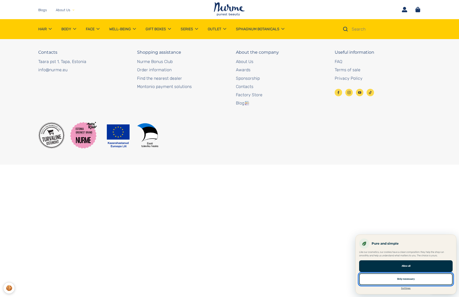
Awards (243, 69)
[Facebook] (338, 92)
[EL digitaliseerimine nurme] (132, 135)
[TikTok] (370, 92)
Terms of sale (347, 69)
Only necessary (406, 279)
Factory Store (249, 94)
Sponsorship (248, 78)
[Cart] (418, 9)
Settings (406, 288)
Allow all (406, 266)
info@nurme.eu (52, 69)
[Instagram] (349, 92)
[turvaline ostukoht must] (51, 135)
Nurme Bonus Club (155, 61)
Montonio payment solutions (164, 86)
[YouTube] (359, 92)
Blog (240, 103)
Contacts (244, 86)
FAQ (338, 61)
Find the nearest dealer (159, 78)
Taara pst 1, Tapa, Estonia (62, 61)
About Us (244, 61)
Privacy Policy (349, 78)
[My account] (404, 9)
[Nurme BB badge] (83, 135)
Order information (154, 69)
